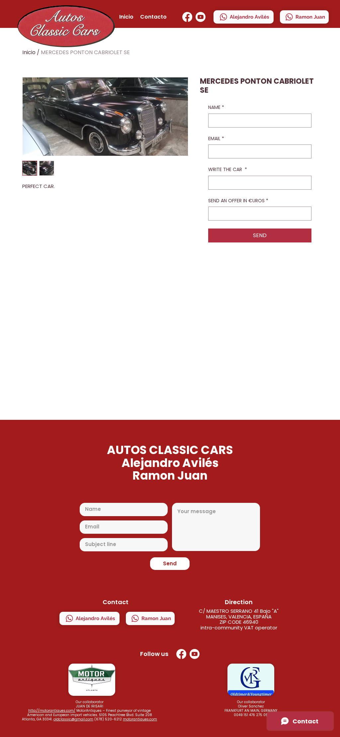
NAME (216, 107)
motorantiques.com (140, 719)
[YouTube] (201, 17)
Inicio (29, 52)
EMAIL (216, 139)
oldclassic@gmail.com (73, 719)
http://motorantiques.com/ (51, 710)
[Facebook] (187, 17)
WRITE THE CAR (227, 169)
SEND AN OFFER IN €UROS (238, 201)
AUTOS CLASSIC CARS (170, 450)
